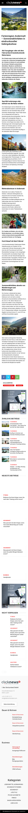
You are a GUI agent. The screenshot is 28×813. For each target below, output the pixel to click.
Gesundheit (7, 520)
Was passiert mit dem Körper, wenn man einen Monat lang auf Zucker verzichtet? (13, 524)
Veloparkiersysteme (18, 725)
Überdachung (16, 733)
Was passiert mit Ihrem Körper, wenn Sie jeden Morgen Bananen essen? (13, 552)
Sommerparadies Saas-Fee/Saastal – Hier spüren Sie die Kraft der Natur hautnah (18, 425)
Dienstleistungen (17, 757)
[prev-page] (3, 672)
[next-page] (5, 672)
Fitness (5, 495)
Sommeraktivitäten (8, 385)
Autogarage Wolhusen (18, 750)
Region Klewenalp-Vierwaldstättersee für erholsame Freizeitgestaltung (17, 442)
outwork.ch (22, 811)
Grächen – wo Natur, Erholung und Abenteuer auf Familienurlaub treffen (17, 468)
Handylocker (7, 577)
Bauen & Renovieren (17, 714)
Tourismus (19, 385)
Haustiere (13, 662)
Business (6, 575)
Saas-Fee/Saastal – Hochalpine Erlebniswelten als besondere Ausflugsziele (18, 451)
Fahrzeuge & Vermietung (16, 747)
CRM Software (16, 769)
